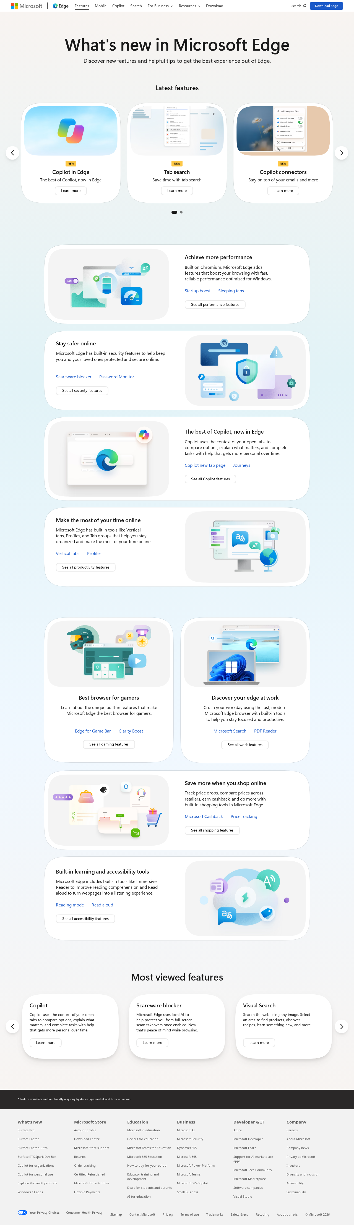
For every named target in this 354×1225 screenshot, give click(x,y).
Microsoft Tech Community (252, 1170)
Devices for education (142, 1139)
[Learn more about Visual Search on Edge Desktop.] (283, 1026)
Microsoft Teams (189, 1174)
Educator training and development (143, 1176)
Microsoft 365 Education (144, 1156)
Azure (237, 1130)
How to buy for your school (147, 1165)
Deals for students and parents (149, 1187)
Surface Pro (26, 1130)
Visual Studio (242, 1196)
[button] (174, 212)
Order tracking (85, 1165)
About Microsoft (298, 1139)
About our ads (287, 1214)
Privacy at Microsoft (301, 1156)
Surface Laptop (29, 1139)
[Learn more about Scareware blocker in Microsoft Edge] (177, 1026)
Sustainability (296, 1192)
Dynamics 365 (187, 1148)
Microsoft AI (186, 1130)
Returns (79, 1156)
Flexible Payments (87, 1192)
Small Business (187, 1192)
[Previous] (12, 153)
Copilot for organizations (36, 1165)
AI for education (139, 1196)
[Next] (341, 153)
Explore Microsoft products (37, 1183)
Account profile (85, 1130)
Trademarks (214, 1214)
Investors (293, 1165)
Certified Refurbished (89, 1174)
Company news (298, 1148)
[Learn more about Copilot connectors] (283, 153)
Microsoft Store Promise (91, 1183)
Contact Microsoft (142, 1214)
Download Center (87, 1139)
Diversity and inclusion (303, 1174)
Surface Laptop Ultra (33, 1148)
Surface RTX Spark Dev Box (37, 1156)
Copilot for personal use (35, 1174)
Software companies (248, 1187)
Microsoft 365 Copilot (192, 1183)
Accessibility (295, 1183)
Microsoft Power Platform (196, 1165)
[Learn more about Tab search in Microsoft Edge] (177, 153)
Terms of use (190, 1214)
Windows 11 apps (30, 1192)
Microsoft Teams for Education (149, 1148)
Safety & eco (239, 1214)
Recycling (262, 1214)
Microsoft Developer (248, 1139)
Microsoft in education (143, 1130)
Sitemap (116, 1214)
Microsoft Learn (244, 1148)
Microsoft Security (190, 1139)
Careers (292, 1130)
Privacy (168, 1214)
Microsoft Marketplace (249, 1179)
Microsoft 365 (187, 1156)
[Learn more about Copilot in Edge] (71, 153)
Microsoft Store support (91, 1148)
